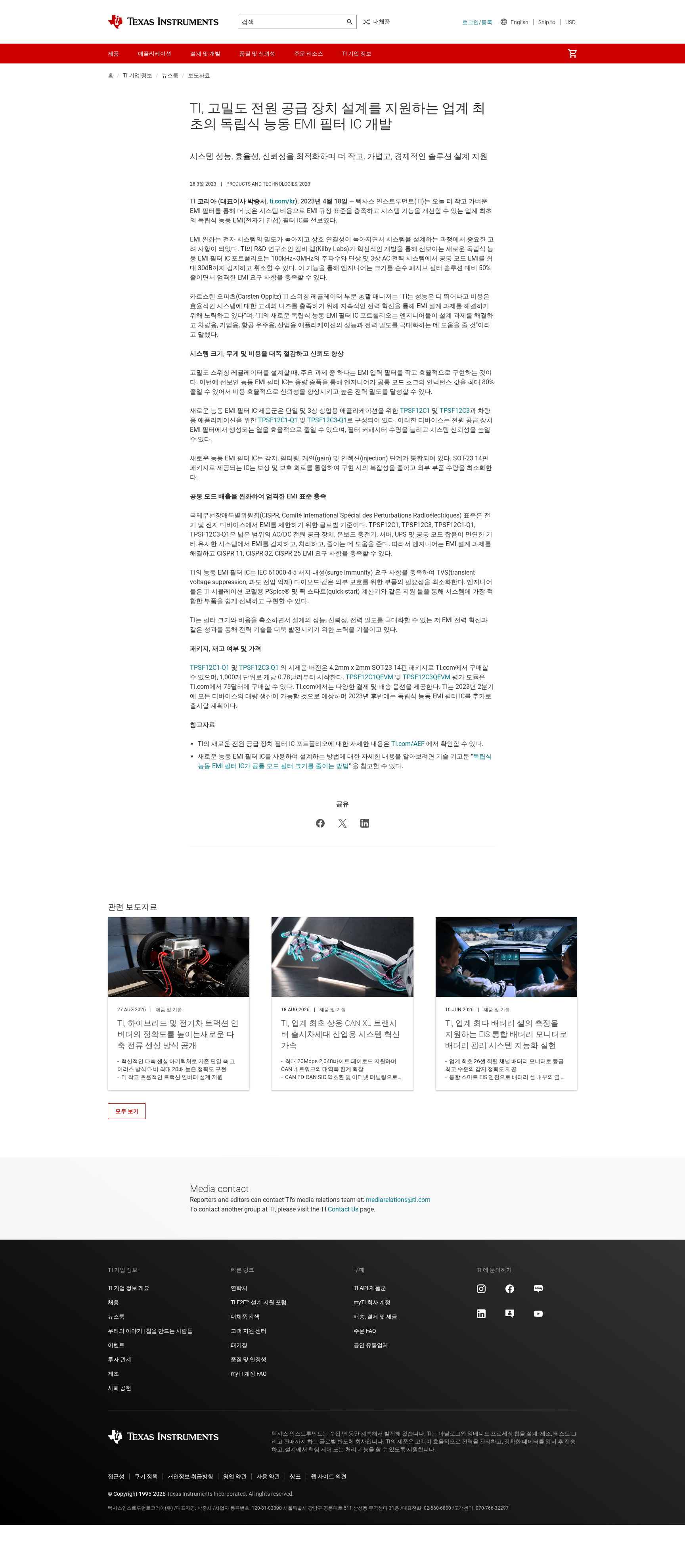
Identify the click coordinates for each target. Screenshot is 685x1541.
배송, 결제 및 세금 (375, 1316)
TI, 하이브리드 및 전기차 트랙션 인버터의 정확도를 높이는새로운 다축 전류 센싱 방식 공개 (178, 1004)
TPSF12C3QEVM (426, 677)
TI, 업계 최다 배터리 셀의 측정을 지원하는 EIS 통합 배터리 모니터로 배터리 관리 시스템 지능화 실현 (506, 1004)
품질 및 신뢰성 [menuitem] (257, 53)
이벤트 (116, 1345)
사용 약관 (268, 1476)
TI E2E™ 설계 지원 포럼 (259, 1302)
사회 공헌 (119, 1388)
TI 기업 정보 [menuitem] (356, 53)
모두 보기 (127, 1111)
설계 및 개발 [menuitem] (205, 53)
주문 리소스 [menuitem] (308, 53)
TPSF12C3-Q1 (327, 420)
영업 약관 (235, 1476)
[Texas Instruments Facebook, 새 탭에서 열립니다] (510, 1291)
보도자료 (199, 75)
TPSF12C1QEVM (369, 677)
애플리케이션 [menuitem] (154, 53)
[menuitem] (572, 53)
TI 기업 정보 (137, 75)
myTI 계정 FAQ (249, 1373)
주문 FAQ (365, 1331)
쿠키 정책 (146, 1476)
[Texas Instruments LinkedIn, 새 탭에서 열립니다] (481, 1316)
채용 (113, 1302)
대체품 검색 (245, 1316)
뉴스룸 (170, 75)
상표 (295, 1476)
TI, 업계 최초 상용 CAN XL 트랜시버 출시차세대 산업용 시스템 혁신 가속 (342, 1004)
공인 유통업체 (371, 1345)
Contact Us (343, 1209)
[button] (320, 823)
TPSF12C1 (415, 410)
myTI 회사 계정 (372, 1302)
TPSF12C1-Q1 (278, 420)
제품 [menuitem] (113, 53)
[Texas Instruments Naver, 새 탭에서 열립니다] (538, 1291)
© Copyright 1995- (137, 1494)
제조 (113, 1373)
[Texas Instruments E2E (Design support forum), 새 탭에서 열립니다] (510, 1316)
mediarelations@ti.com (398, 1200)
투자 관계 (119, 1359)
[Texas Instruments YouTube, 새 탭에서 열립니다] (538, 1316)
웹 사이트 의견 (328, 1476)
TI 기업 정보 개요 (128, 1288)
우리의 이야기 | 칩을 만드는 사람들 (150, 1331)
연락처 (239, 1288)
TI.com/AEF (408, 744)
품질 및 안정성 (248, 1359)
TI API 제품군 (370, 1288)
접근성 (116, 1476)
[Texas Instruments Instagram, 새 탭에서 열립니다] (481, 1291)
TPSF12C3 (455, 410)
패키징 (239, 1345)
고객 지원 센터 (248, 1331)
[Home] (163, 22)
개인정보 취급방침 (190, 1476)
